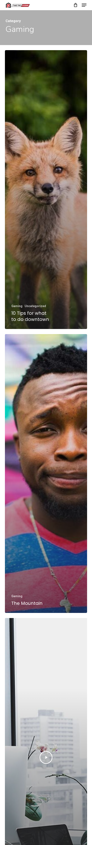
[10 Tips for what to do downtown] (46, 189)
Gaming (16, 306)
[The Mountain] (46, 473)
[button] (84, 5)
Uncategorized (35, 306)
